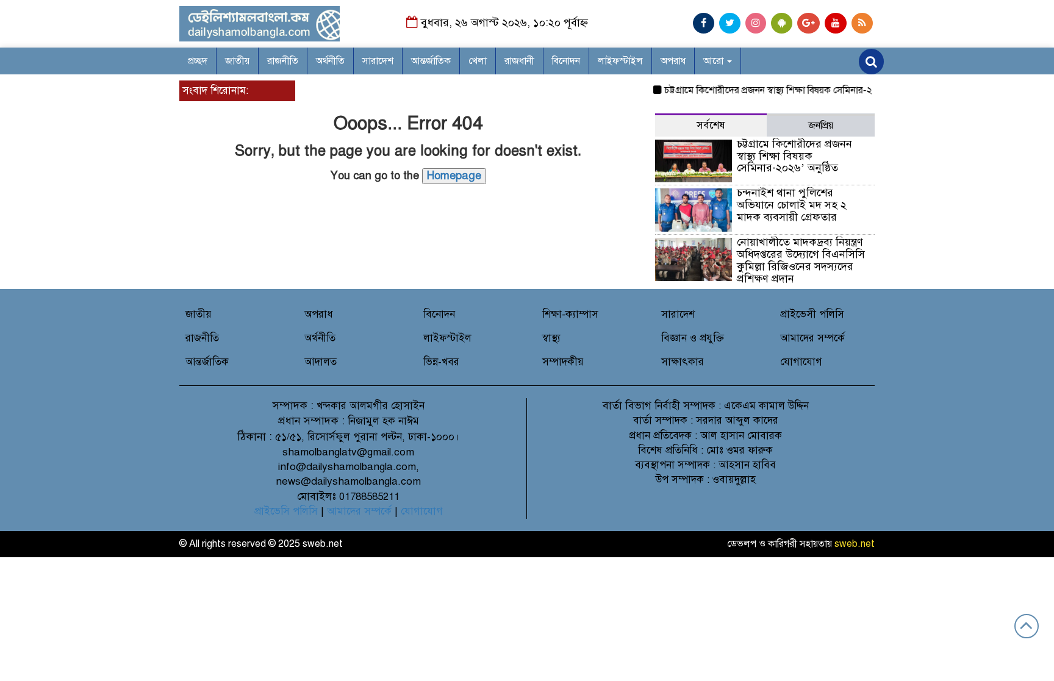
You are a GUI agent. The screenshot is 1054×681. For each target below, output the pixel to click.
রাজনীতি (282, 61)
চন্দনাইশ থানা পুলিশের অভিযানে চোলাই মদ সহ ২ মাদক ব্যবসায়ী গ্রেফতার (792, 205)
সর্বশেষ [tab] (711, 125)
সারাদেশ (377, 61)
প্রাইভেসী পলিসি (812, 314)
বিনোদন (566, 61)
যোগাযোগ (801, 361)
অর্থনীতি (330, 61)
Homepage (454, 175)
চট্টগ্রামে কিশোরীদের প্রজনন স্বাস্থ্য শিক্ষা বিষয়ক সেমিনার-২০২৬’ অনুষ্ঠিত (783, 90)
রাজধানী (519, 61)
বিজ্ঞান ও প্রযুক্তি (692, 338)
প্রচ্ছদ (197, 61)
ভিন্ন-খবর (441, 361)
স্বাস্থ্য (551, 338)
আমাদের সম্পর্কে (812, 338)
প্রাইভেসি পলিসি (286, 511)
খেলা (477, 61)
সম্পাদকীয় (563, 361)
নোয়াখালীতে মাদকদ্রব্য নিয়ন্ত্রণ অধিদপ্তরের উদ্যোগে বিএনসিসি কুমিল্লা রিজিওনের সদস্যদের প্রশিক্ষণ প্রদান (801, 260)
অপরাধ (673, 61)
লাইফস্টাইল (620, 61)
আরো (714, 61)
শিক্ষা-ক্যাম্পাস (570, 314)
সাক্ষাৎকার (682, 361)
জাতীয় (237, 61)
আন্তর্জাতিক (431, 61)
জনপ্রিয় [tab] (820, 125)
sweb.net (854, 544)
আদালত (320, 361)
